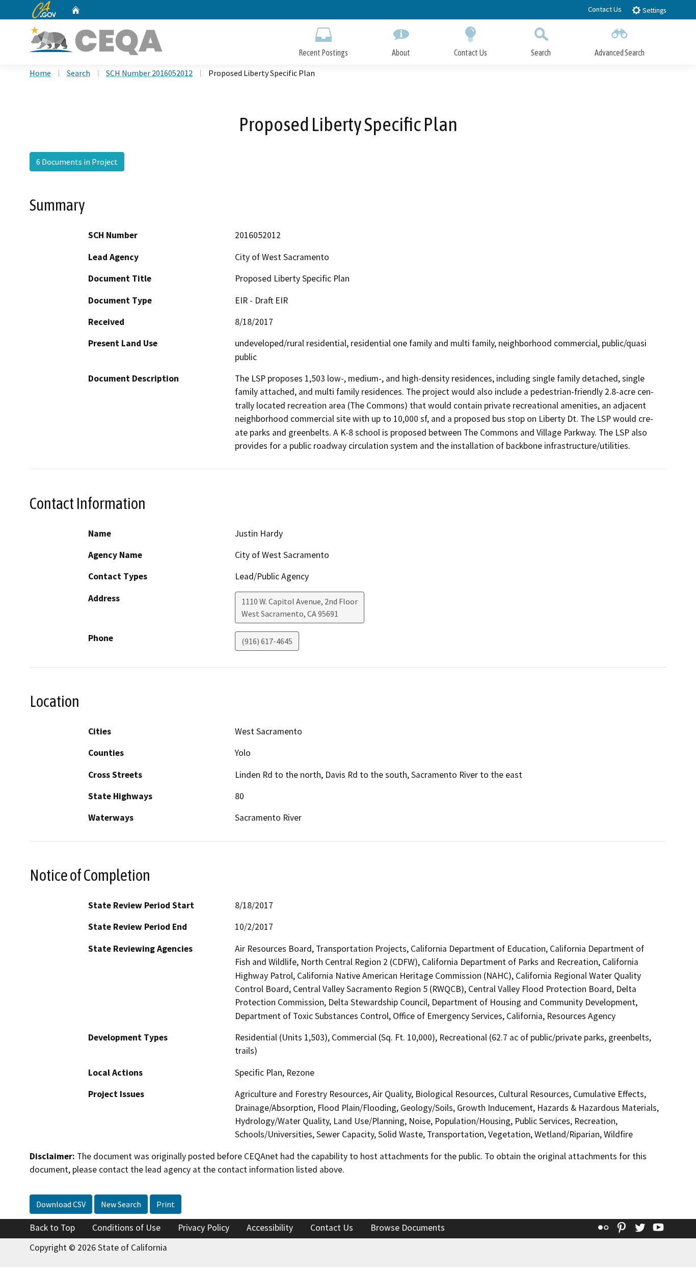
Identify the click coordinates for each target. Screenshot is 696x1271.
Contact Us (605, 9)
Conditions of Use (126, 1227)
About (401, 52)
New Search (121, 1204)
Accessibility (270, 1227)
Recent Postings (323, 52)
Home (40, 73)
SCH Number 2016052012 (149, 73)
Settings (653, 10)
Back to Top (52, 1227)
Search (541, 52)
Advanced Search (620, 52)
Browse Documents (407, 1227)
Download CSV (61, 1204)
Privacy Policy (203, 1227)
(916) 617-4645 (267, 641)
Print (165, 1204)
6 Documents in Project (77, 162)
